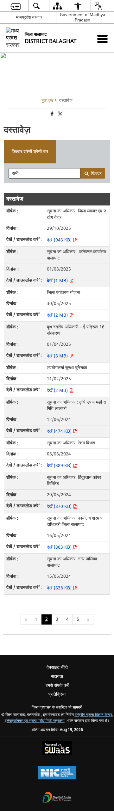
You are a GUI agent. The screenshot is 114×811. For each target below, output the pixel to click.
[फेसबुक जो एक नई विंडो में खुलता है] (51, 115)
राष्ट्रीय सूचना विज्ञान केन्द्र (93, 714)
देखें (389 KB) (60, 465)
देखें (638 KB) (60, 588)
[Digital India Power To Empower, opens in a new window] (57, 798)
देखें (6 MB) (58, 356)
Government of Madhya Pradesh (82, 17)
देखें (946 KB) (60, 240)
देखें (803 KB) (60, 547)
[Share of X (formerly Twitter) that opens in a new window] (59, 115)
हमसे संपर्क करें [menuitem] (57, 685)
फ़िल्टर (96, 173)
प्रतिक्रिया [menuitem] (57, 694)
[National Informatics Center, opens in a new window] (57, 773)
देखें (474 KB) (60, 431)
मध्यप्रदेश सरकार (29, 17)
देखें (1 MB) (58, 280)
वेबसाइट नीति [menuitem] (57, 667)
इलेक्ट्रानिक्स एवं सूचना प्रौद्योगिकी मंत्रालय (35, 720)
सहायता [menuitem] (57, 676)
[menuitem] (15, 6)
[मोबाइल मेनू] (102, 38)
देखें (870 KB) (60, 506)
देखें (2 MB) (58, 315)
